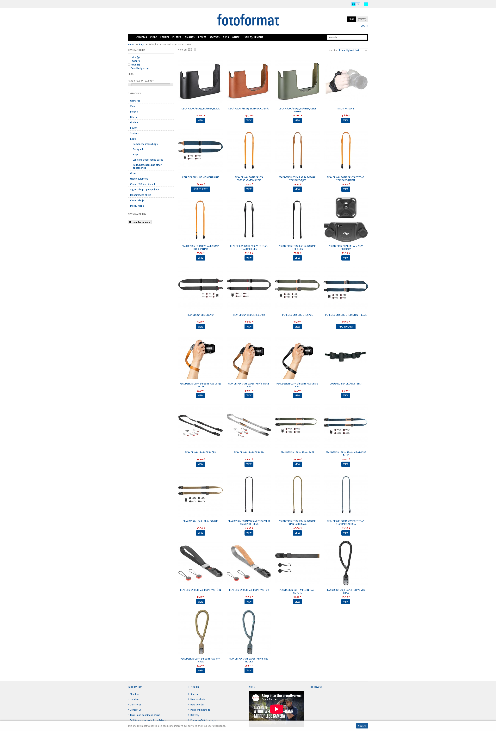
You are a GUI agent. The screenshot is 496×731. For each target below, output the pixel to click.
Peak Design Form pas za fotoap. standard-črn (249, 247)
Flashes (189, 37)
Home (131, 37)
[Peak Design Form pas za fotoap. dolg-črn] (297, 220)
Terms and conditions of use (145, 714)
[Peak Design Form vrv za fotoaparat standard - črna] (249, 495)
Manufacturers (137, 213)
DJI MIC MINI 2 (137, 205)
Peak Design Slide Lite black (249, 314)
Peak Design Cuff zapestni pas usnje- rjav (249, 385)
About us (134, 694)
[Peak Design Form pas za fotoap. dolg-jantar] (200, 220)
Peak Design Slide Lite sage (297, 314)
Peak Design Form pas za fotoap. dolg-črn (297, 247)
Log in (364, 26)
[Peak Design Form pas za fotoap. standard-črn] (249, 220)
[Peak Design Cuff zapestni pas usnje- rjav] (249, 357)
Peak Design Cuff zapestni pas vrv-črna (346, 591)
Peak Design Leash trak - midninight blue (346, 454)
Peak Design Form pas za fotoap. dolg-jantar (200, 247)
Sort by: (333, 50)
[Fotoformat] (248, 20)
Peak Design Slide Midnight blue (200, 177)
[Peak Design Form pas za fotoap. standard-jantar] (346, 151)
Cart (351, 19)
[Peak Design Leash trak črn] (200, 426)
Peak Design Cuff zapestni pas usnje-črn (297, 385)
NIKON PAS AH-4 (346, 108)
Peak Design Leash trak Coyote (200, 521)
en (353, 4)
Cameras (141, 37)
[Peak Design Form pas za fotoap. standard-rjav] (297, 151)
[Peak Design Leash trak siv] (249, 426)
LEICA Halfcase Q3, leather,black (201, 108)
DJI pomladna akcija (140, 194)
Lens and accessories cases (148, 159)
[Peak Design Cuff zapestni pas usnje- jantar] (200, 357)
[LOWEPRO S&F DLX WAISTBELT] (346, 357)
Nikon (135, 64)
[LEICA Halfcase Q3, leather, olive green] (297, 82)
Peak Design (140, 68)
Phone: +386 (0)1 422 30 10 (204, 720)
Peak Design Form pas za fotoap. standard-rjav (297, 179)
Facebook (313, 696)
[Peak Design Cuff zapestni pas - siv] (249, 563)
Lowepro (137, 60)
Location (134, 699)
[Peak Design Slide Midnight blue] (200, 151)
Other (236, 37)
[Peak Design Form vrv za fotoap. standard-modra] (346, 495)
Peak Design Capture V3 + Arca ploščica (346, 247)
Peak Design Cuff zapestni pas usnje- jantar (201, 385)
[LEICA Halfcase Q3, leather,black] (200, 82)
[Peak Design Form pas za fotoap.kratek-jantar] (249, 151)
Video (153, 37)
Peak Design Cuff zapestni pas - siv (249, 589)
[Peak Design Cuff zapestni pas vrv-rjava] (200, 632)
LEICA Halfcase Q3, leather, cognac (249, 108)
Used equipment (253, 37)
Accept (362, 725)
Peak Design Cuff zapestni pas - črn (200, 589)
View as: (182, 49)
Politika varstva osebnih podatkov (148, 720)
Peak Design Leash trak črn (200, 452)
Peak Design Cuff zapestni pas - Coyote (297, 591)
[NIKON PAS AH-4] (346, 82)
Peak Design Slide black (200, 314)
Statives (214, 37)
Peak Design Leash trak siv (249, 452)
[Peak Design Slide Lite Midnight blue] (346, 288)
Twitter (320, 696)
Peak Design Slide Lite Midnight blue (346, 314)
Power (202, 37)
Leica (135, 57)
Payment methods (200, 709)
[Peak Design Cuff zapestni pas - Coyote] (297, 563)
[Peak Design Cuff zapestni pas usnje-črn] (297, 357)
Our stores (135, 704)
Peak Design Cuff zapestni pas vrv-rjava (200, 660)
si (358, 4)
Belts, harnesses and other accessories (147, 166)
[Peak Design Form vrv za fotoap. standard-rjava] (297, 495)
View (200, 120)
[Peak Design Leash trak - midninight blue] (346, 426)
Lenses (164, 37)
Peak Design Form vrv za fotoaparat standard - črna (249, 522)
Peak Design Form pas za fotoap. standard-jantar (346, 179)
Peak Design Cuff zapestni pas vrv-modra (249, 660)
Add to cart (201, 189)
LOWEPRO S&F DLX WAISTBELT (346, 383)
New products (197, 699)
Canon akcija (137, 200)
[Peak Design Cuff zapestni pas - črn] (200, 563)
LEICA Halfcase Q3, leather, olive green (297, 110)
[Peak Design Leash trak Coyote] (200, 495)
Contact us (135, 709)
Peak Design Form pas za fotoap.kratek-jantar (249, 179)
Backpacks (139, 149)
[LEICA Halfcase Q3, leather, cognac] (249, 82)
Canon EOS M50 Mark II (142, 184)
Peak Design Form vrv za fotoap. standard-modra (346, 522)
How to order (197, 704)
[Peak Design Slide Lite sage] (297, 288)
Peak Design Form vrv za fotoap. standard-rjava (297, 522)
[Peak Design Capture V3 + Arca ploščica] (346, 220)
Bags (226, 37)
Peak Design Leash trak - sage (297, 452)
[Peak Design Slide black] (200, 288)
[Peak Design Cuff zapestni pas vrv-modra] (249, 632)
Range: (131, 80)
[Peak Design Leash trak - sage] (297, 426)
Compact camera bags (145, 143)
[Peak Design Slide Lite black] (249, 288)
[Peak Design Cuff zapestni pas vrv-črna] (346, 563)
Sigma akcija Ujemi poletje (144, 189)
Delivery (194, 714)
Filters (176, 37)
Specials (195, 694)
